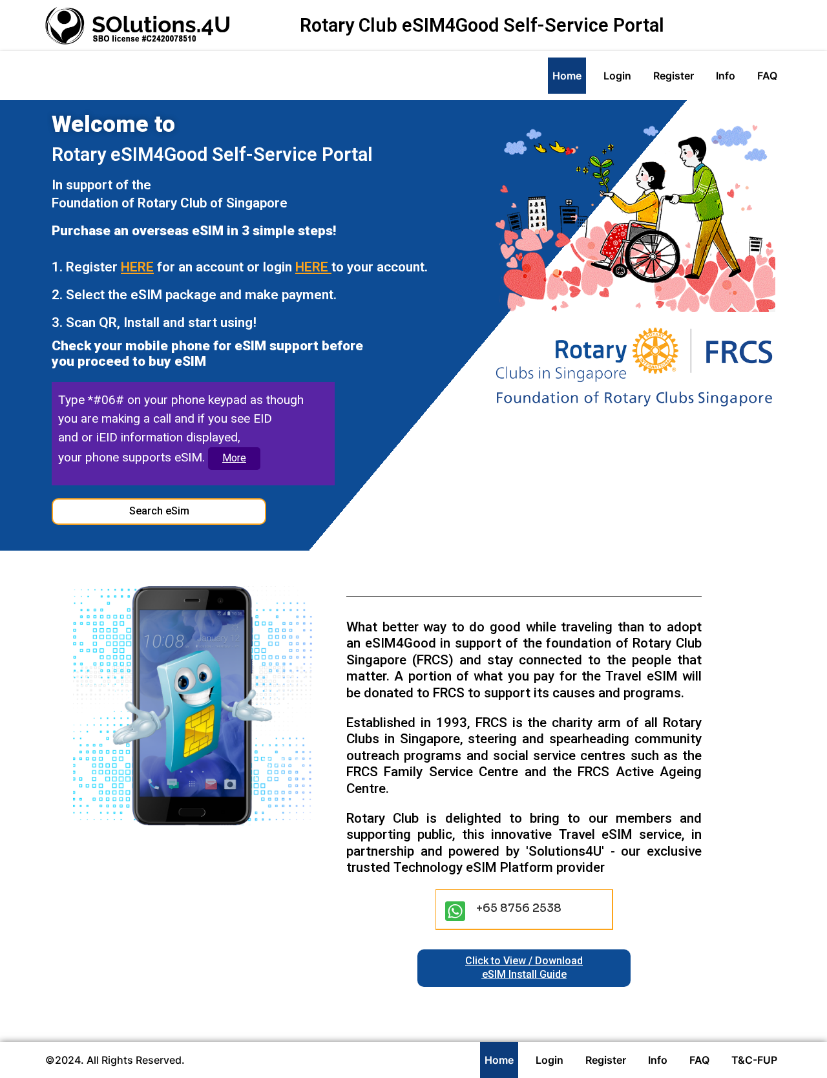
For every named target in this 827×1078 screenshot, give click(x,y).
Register (673, 75)
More (234, 458)
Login (617, 75)
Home (566, 75)
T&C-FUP (754, 1059)
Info (725, 75)
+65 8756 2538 (518, 908)
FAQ (767, 75)
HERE (137, 267)
